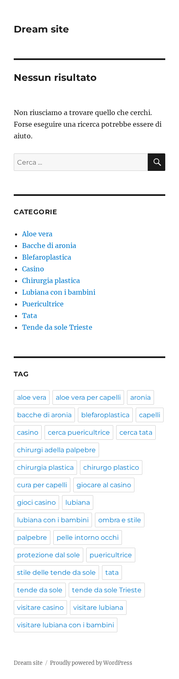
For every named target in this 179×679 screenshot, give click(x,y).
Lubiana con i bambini (58, 292)
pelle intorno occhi (88, 537)
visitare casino (40, 607)
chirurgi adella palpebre (56, 450)
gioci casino (36, 502)
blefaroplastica (105, 415)
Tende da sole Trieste (57, 327)
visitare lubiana (98, 607)
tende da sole (39, 590)
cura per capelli (42, 485)
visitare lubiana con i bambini (65, 625)
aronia (140, 397)
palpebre (32, 537)
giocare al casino (104, 485)
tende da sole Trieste (107, 590)
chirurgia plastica (45, 467)
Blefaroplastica (46, 257)
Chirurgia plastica (51, 280)
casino (27, 432)
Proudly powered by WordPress (91, 662)
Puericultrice (43, 304)
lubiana (77, 502)
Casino (33, 269)
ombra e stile (119, 520)
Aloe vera (37, 234)
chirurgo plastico (111, 467)
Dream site (41, 29)
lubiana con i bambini (53, 520)
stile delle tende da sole (56, 572)
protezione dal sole (48, 555)
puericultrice (111, 555)
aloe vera (31, 397)
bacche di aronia (44, 415)
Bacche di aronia (49, 245)
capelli (149, 415)
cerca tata (135, 432)
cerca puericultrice (79, 432)
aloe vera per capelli (88, 397)
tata (112, 572)
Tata (29, 315)
